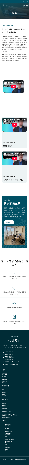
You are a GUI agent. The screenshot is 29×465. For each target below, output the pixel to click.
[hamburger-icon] (26, 5)
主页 (3, 370)
